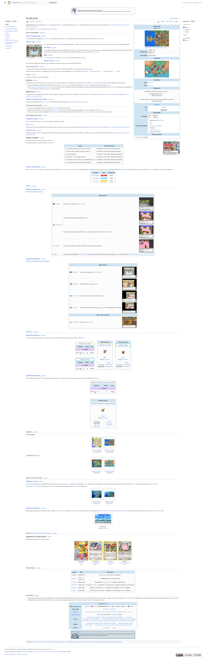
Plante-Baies (95, 82)
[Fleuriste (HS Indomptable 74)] (110, 550)
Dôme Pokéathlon (119, 617)
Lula (151, 122)
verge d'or (106, 582)
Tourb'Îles (122, 625)
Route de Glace (107, 625)
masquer (14, 21)
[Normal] (163, 110)
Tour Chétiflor (99, 620)
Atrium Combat (95, 617)
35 (99, 611)
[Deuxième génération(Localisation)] (96, 463)
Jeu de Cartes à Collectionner (41, 533)
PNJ (52, 71)
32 (92, 611)
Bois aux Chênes (106, 617)
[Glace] (104, 178)
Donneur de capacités (33, 167)
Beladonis (63, 510)
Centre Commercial (122, 25)
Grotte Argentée (114, 614)
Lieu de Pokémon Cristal (88, 641)
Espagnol (74, 587)
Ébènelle (131, 606)
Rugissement (108, 366)
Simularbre (86, 85)
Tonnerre (95, 181)
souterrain (34, 26)
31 (90, 611)
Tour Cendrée (92, 620)
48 (130, 611)
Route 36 (100, 110)
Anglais (74, 582)
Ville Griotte (112, 609)
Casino (28, 26)
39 (108, 611)
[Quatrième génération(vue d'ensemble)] (109, 442)
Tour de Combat (121, 620)
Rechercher (53, 2)
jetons (150, 169)
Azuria (57, 44)
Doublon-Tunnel (49, 60)
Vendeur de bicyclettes (156, 126)
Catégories (29, 641)
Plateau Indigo (100, 614)
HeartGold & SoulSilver (125, 562)
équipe (52, 142)
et (158, 47)
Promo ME (81, 562)
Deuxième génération (33, 189)
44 (118, 611)
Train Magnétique (50, 57)
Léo (151, 124)
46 (123, 611)
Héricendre (81, 561)
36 (101, 611)
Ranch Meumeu (110, 619)
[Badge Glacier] (123, 606)
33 (95, 611)
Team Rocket (54, 112)
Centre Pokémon (83, 254)
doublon (103, 575)
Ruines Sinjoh (106, 627)
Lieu (46, 641)
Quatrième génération (33, 259)
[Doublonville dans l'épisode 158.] (96, 494)
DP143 (32, 486)
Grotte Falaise (112, 623)
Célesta (36, 486)
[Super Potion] (70, 322)
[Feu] (104, 175)
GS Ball (54, 254)
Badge (87, 38)
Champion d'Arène (32, 119)
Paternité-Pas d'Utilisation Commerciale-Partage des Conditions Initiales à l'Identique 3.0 (40, 651)
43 (116, 611)
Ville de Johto (40, 641)
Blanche (164, 107)
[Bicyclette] (53, 203)
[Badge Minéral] (117, 606)
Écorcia (95, 606)
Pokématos (96, 52)
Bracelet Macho (96, 71)
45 (121, 611)
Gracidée (30, 88)
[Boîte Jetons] (70, 284)
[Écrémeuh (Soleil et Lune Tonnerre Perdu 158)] (96, 550)
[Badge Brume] (106, 606)
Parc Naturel (86, 619)
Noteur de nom (31, 130)
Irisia (115, 606)
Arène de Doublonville (33, 36)
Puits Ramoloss (99, 625)
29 (86, 611)
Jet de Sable (108, 364)
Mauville (89, 606)
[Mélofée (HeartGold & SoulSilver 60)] (125, 550)
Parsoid (50, 649)
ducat (94, 584)
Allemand (74, 584)
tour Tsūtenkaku (129, 598)
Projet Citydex (93, 634)
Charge (109, 362)
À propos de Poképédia (22, 654)
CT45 (96, 38)
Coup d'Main (109, 424)
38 (105, 611)
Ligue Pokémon (75, 614)
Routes (75, 612)
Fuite (98, 424)
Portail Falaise (88, 625)
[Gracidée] (70, 307)
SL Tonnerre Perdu (96, 562)
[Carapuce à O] (53, 224)
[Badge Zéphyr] (85, 606)
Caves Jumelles (104, 623)
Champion (157, 104)
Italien (74, 590)
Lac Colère (128, 617)
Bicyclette (57, 203)
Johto (158, 28)
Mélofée (125, 561)
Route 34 (150, 85)
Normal (65, 38)
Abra (118, 71)
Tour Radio (161, 120)
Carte (38, 455)
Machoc (74, 71)
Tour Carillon (85, 620)
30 (88, 611)
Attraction (100, 38)
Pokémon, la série (31, 481)
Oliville (119, 606)
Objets (28, 186)
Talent (95, 424)
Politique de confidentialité (10, 654)
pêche (141, 137)
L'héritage (57, 510)
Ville (34, 641)
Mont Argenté (122, 623)
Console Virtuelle (133, 254)
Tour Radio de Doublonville (108, 510)
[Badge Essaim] (92, 606)
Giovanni (154, 510)
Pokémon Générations (33, 508)
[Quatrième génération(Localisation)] (109, 463)
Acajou (125, 606)
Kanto (65, 57)
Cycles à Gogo (30, 42)
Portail (97, 619)
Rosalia (108, 85)
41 (112, 611)
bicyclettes (98, 44)
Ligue (106, 169)
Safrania (83, 57)
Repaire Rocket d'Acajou (120, 619)
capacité (125, 169)
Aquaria (89, 617)
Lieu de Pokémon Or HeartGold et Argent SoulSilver (109, 641)
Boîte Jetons (75, 284)
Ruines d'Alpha (115, 625)
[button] (5, 2)
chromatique (107, 359)
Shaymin (48, 88)
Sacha (27, 484)
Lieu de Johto (51, 641)
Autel (112, 617)
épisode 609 (109, 503)
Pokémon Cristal (45, 101)
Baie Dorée (85, 71)
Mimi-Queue (109, 423)
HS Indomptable (110, 562)
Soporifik (110, 71)
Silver (72, 510)
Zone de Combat (130, 620)
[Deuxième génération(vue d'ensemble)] (96, 442)
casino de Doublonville (67, 169)
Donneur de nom (154, 129)
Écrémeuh (95, 561)
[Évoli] (80, 352)
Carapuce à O (65, 85)
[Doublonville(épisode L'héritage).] (103, 518)
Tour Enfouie (128, 625)
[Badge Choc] (112, 606)
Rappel (57, 245)
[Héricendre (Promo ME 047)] (81, 550)
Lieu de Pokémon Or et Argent (73, 641)
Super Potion (75, 322)
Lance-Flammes (95, 175)
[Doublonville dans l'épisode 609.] (109, 494)
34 (97, 611)
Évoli (90, 94)
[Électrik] (104, 181)
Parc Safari (92, 619)
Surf (137, 137)
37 (103, 611)
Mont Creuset (129, 623)
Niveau (100, 364)
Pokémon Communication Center (36, 99)
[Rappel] (53, 245)
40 (110, 611)
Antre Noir (97, 623)
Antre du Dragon (90, 623)
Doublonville (102, 606)
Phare (104, 619)
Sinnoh (50, 486)
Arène (61, 25)
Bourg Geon (106, 609)
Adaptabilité (97, 426)
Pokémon (29, 331)
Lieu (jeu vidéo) (60, 641)
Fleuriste (110, 561)
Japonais (74, 578)
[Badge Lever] (128, 606)
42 (114, 611)
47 (125, 611)
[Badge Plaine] (98, 606)
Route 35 (150, 82)
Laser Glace (95, 178)
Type (146, 110)
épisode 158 (66, 484)
